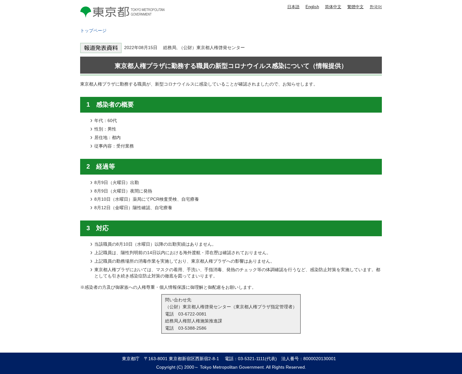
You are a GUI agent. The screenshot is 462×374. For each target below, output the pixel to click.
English (312, 6)
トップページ (93, 30)
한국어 (376, 6)
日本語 (293, 6)
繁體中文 (355, 6)
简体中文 (333, 6)
